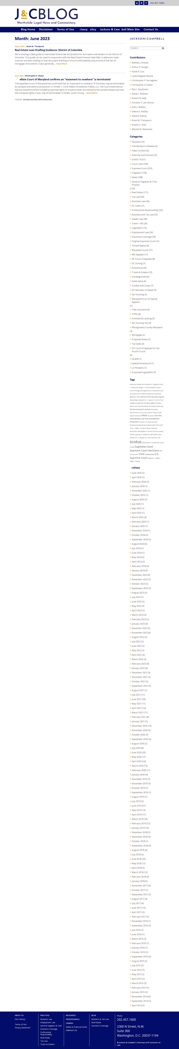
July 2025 (136, 504)
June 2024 (137, 552)
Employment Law (140, 232)
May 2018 (136, 863)
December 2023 (139, 575)
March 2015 (137, 983)
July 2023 (136, 597)
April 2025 (137, 512)
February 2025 (139, 521)
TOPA (134, 314)
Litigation (136, 172)
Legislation (137, 227)
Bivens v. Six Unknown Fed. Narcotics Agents (147, 397)
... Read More (60, 63)
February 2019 (139, 823)
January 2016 (138, 947)
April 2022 (137, 654)
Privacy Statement (22, 1027)
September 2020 (140, 739)
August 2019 (138, 796)
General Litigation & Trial (50, 1025)
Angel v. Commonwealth (147, 387)
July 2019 (136, 801)
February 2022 (139, 663)
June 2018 (137, 859)
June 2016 (137, 934)
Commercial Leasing (142, 318)
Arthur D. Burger (140, 67)
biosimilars (157, 394)
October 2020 (138, 734)
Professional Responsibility (145, 210)
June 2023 (137, 601)
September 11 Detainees (150, 443)
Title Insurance (139, 309)
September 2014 (140, 1001)
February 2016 (139, 943)
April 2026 (137, 477)
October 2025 (138, 495)
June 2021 (137, 699)
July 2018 (136, 854)
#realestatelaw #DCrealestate (37, 99)
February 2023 (139, 619)
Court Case (137, 163)
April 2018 (137, 867)
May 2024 (136, 557)
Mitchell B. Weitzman (142, 129)
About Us (19, 1015)
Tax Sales (136, 343)
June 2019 (137, 805)
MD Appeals (138, 254)
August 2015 (138, 961)
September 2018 (140, 845)
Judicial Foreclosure (141, 363)
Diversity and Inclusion (143, 155)
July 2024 (136, 548)
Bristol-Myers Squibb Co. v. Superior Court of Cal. (147, 400)
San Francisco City (154, 438)
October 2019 (138, 788)
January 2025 (138, 526)
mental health (151, 425)
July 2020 (136, 748)
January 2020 (138, 774)
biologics (138, 391)
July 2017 (136, 903)
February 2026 (139, 481)
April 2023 (137, 610)
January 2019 (138, 827)
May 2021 (136, 703)
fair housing (138, 294)
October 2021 (138, 681)
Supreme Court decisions (144, 450)
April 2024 (137, 561)
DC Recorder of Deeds (142, 290)
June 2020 (137, 752)
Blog (93, 1015)
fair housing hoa (140, 322)
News (134, 177)
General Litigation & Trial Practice (144, 183)
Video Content (139, 150)
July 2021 (136, 694)
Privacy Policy (87, 29)
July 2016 (136, 930)
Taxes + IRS (137, 223)
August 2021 (138, 690)
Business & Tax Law (100, 1019)
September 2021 (140, 685)
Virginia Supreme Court (143, 241)
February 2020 (139, 770)
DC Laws (136, 205)
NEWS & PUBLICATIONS (76, 1027)
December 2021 (139, 672)
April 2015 (137, 978)
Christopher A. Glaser (34, 76)
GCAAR (135, 358)
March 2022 (137, 659)
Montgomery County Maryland (147, 327)
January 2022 (138, 668)
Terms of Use (65, 29)
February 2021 (139, 717)
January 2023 (138, 623)
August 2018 (138, 850)
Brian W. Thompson (35, 46)
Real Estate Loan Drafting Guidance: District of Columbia (48, 50)
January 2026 (138, 486)
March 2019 (137, 819)
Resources (71, 1015)
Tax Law (136, 196)
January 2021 (138, 721)
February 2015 (139, 987)
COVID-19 (136, 159)
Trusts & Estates (140, 272)
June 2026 (137, 472)
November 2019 (140, 783)
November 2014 (140, 996)
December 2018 (139, 832)
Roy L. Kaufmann (140, 89)
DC (142, 403)
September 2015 (140, 956)
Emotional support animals (140, 409)
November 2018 (140, 836)
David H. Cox (138, 71)
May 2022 (136, 650)
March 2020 (137, 765)
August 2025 (138, 499)
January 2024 (138, 570)
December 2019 (139, 779)
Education (137, 141)
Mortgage (137, 334)
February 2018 (139, 876)
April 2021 (137, 708)
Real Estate (137, 192)
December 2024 (139, 530)
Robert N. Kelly (139, 98)
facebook (151, 416)
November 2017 (140, 885)
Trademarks (149, 454)
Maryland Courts (140, 250)
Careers (69, 1023)
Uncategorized (139, 276)
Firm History (20, 1019)
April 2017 (137, 912)
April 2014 (137, 1005)
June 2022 (137, 646)
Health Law (137, 219)
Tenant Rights (139, 245)
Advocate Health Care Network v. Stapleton (145, 384)
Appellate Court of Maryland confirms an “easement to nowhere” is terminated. (63, 79)
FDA (156, 416)
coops (138, 403)
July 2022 (136, 641)
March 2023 (137, 614)
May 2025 (136, 508)
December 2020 (139, 725)
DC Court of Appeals (142, 259)
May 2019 (136, 810)
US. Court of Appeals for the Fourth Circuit (145, 350)
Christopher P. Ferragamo (144, 80)
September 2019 (140, 792)
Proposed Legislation (142, 372)
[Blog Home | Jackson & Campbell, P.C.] (89, 16)
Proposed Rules (139, 339)
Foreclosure (137, 267)
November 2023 (140, 579)
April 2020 (137, 761)
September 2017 (140, 894)
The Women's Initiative (143, 146)
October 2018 (138, 841)
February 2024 (139, 566)
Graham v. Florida (145, 422)
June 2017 (137, 907)
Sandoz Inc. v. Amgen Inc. (138, 438)
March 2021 (137, 712)
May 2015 (136, 974)
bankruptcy (137, 281)
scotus (136, 441)
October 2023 (138, 583)
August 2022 (138, 637)
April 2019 (137, 814)
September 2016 (140, 925)
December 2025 (139, 490)
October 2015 (138, 952)
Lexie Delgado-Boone (142, 76)
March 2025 (137, 517)
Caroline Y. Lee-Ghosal (143, 102)
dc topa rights (149, 403)
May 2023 (136, 606)
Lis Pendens (138, 367)
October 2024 (138, 535)
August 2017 (138, 898)
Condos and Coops (141, 285)
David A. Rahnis (139, 115)
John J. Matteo (139, 107)
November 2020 (140, 730)
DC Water (158, 403)
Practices (44, 1015)
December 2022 (139, 628)
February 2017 (139, 916)
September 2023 (140, 588)
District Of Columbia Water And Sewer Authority (146, 406)
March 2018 (137, 872)
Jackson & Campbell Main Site (120, 29)
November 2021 (140, 677)
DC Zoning (137, 263)
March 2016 (137, 938)
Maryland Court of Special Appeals (144, 300)
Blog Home (28, 29)
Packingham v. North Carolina (148, 431)
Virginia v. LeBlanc (154, 458)
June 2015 (137, 969)
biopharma (149, 394)
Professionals (73, 1019)
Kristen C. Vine (139, 124)
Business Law (138, 201)
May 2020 (136, 756)
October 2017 (138, 890)
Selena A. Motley (140, 111)
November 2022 (140, 632)
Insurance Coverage (142, 236)
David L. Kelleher (140, 93)
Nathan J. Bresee (140, 62)
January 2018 (138, 881)
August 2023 (138, 592)
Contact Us (151, 29)
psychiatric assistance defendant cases (148, 434)
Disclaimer (46, 29)
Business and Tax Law (143, 214)
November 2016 (140, 921)
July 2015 (136, 965)
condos (133, 403)
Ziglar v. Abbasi (135, 461)
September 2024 (140, 539)
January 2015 (138, 992)
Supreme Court (139, 168)
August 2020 (138, 743)
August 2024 (138, 543)
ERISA (144, 415)
